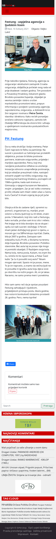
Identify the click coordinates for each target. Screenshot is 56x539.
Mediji (40, 508)
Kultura (29, 508)
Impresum (23, 534)
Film (30, 515)
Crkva (8, 518)
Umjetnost (15, 521)
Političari (48, 505)
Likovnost (27, 518)
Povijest (41, 505)
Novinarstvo (14, 518)
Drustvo (39, 521)
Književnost (47, 508)
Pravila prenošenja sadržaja (17, 530)
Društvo (33, 504)
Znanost (21, 521)
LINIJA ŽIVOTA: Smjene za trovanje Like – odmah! (26, 475)
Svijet (35, 508)
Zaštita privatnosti (42, 530)
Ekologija (4, 521)
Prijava (13, 391)
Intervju (34, 515)
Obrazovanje (46, 518)
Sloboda (45, 521)
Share (11, 364)
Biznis (4, 511)
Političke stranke (23, 511)
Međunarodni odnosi (39, 511)
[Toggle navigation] (7, 11)
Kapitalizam (11, 511)
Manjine (4, 518)
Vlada (13, 515)
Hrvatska (7, 504)
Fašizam (25, 515)
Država (16, 504)
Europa (19, 515)
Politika (24, 504)
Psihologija (33, 518)
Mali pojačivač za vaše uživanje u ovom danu (24, 447)
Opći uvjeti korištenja (39, 527)
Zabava (9, 521)
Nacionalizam (42, 515)
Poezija (39, 518)
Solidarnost (27, 521)
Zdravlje (21, 518)
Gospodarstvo (7, 508)
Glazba (48, 515)
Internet (34, 521)
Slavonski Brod (20, 508)
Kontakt (34, 534)
